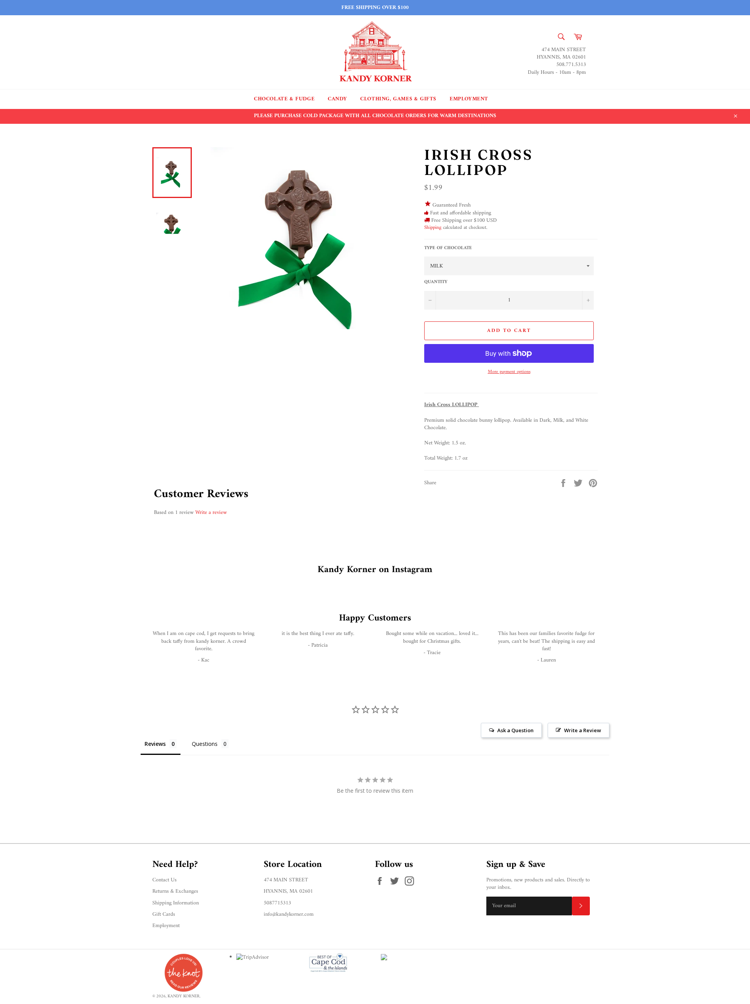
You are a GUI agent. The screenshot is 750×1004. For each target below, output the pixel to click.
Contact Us (164, 880)
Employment (469, 99)
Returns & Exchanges (175, 891)
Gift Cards (163, 914)
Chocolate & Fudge (284, 99)
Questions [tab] (205, 743)
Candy (337, 99)
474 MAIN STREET (286, 880)
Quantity (435, 282)
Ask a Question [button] (515, 730)
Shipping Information (175, 903)
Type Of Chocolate (448, 248)
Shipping (432, 227)
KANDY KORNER (184, 996)
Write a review (211, 512)
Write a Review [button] (582, 730)
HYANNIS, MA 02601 (288, 891)
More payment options (509, 372)
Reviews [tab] (155, 743)
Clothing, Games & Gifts (398, 99)
